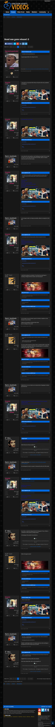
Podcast (24, 716)
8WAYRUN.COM (19, 681)
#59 (49, 646)
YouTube (34, 454)
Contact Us (44, 706)
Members (34, 12)
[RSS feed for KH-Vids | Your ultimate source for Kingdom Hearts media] (39, 713)
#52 (49, 432)
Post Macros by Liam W (43, 717)
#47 (49, 269)
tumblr (31, 454)
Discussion (11, 41)
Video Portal (20, 12)
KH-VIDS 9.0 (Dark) (9, 706)
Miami (17, 98)
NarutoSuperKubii (24, 71)
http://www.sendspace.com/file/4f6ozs (28, 492)
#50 (49, 379)
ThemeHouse (40, 722)
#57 (49, 591)
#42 (49, 114)
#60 (49, 673)
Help (49, 706)
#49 (49, 326)
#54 (49, 469)
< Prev (11, 46)
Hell (17, 287)
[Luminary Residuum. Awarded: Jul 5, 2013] (11, 73)
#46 (49, 225)
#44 (49, 163)
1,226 (16, 101)
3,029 (16, 77)
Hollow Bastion (15, 450)
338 (16, 453)
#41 (49, 71)
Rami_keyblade (19, 41)
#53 (49, 456)
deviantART (39, 454)
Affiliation (32, 716)
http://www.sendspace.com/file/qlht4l (28, 480)
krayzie (22, 114)
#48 (49, 313)
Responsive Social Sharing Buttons (44, 725)
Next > (31, 46)
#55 (49, 525)
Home (7, 12)
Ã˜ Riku (8, 438)
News (5, 716)
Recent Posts (7, 14)
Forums (13, 12)
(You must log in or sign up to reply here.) (44, 678)
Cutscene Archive (9, 716)
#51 (49, 392)
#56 (49, 548)
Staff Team (28, 716)
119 (16, 167)
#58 (49, 628)
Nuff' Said (22, 313)
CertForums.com (41, 726)
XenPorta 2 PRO (7, 681)
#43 (49, 150)
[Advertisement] (27, 28)
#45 (49, 212)
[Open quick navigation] (51, 683)
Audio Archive (15, 716)
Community (42, 12)
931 (16, 290)
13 (28, 46)
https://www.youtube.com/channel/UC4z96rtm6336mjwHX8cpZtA (37, 68)
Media (28, 12)
